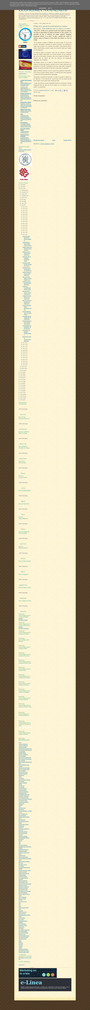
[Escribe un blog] (60, 90)
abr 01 (24, 364)
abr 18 (24, 228)
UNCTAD (21, 943)
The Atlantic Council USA (24, 930)
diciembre (23, 190)
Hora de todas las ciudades (24, 861)
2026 (21, 184)
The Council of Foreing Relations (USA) (23, 933)
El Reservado (21, 826)
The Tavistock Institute (23, 937)
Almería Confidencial (23, 745)
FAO (20, 842)
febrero (23, 368)
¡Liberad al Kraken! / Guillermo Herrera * (24, 132)
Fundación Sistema (23, 851)
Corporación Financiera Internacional (23, 802)
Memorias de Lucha (23, 885)
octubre (23, 194)
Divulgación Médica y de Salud (25, 811)
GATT (20, 854)
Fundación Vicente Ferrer (24, 852)
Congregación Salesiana (24, 797)
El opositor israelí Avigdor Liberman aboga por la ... (27, 264)
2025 (21, 186)
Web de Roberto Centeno (24, 950)
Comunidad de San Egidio (24, 794)
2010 (21, 394)
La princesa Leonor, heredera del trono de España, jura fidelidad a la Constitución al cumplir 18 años (25, 97)
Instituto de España (23, 872)
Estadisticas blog (22, 964)
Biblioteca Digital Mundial (24, 768)
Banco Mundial (22, 760)
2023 (21, 372)
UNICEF (20, 946)
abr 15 (24, 234)
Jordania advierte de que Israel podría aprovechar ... (27, 283)
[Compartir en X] (62, 90)
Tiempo (21, 618)
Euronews (21, 834)
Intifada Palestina (22, 875)
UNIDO (20, 947)
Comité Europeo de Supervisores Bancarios (23, 790)
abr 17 (24, 230)
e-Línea (20, 812)
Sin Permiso (21, 928)
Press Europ (21, 919)
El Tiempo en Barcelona (24, 628)
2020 (21, 376)
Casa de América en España (24, 779)
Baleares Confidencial (23, 754)
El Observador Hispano (25, 93)
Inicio (53, 140)
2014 (21, 387)
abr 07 (24, 353)
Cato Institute (21, 781)
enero (22, 370)
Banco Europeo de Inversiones (25, 759)
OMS (20, 906)
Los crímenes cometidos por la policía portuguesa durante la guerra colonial (25, 125)
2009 (21, 396)
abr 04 (24, 359)
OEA (20, 903)
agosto (22, 197)
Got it (50, 8)
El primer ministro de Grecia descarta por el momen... (27, 322)
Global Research (22, 855)
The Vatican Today (22, 938)
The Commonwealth (23, 931)
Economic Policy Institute (24, 817)
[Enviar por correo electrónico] (58, 90)
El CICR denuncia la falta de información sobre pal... (27, 307)
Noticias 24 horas (22, 898)
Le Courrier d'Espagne (23, 878)
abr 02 (24, 363)
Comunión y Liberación (23, 796)
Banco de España (22, 756)
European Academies (23, 836)
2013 (21, 388)
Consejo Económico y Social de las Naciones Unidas (25, 799)
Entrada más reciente (39, 140)
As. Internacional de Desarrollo (25, 750)
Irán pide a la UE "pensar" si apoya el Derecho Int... (27, 292)
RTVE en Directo (22, 924)
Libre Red (21, 879)
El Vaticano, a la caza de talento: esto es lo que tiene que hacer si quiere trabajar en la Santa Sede (25, 105)
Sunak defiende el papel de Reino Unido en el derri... (27, 244)
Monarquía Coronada (23, 888)
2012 (21, 390)
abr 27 (24, 212)
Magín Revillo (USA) (23, 882)
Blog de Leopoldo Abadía (24, 769)
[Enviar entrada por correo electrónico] (55, 90)
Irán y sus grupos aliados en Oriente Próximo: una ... (27, 278)
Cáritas (20, 776)
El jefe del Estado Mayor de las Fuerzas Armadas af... (27, 238)
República (21, 922)
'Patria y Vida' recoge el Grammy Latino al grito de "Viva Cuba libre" (25, 90)
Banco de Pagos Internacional (25, 757)
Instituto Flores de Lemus (24, 873)
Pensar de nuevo (22, 913)
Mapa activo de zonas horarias (25, 883)
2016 (21, 383)
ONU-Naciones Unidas (23, 907)
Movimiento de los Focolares (25, 891)
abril (22, 205)
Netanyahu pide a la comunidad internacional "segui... (27, 259)
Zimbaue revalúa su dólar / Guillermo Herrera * (25, 111)
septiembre (23, 195)
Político (20, 916)
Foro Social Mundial (23, 845)
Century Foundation (23, 782)
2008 (21, 398)
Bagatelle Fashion (22, 753)
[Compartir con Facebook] (65, 90)
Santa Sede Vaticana (23, 925)
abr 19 (24, 227)
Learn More (42, 8)
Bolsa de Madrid (22, 771)
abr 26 (24, 214)
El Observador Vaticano (25, 102)
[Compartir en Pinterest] (67, 90)
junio (22, 201)
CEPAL (20, 784)
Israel (39, 92)
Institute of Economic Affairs (25, 870)
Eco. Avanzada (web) (23, 814)
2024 (21, 188)
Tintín (20, 940)
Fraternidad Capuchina (23, 849)
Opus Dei (21, 910)
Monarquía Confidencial (24, 886)
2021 (21, 374)
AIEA (20, 742)
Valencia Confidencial (23, 949)
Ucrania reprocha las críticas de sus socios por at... (27, 297)
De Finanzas (21, 809)
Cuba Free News (24, 87)
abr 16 (24, 232)
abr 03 (24, 361)
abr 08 (24, 352)
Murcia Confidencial (23, 892)
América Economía (23, 747)
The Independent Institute (24, 935)
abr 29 (24, 208)
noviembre (23, 192)
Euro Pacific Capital (23, 833)
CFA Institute (21, 787)
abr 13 (24, 344)
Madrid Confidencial (23, 880)
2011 (21, 392)
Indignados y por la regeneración (23, 865)
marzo (22, 366)
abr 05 (24, 357)
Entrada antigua (67, 140)
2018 (21, 379)
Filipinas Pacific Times (25, 109)
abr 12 (24, 346)
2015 (21, 385)
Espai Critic (21, 827)
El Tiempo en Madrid (23, 620)
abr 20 (24, 225)
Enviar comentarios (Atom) (47, 144)
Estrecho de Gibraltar (23, 831)
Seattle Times (21, 927)
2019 (21, 377)
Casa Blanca (21, 778)
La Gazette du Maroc (23, 876)
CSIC (20, 806)
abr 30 (24, 206)
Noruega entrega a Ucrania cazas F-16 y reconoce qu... (27, 269)
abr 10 (24, 348)
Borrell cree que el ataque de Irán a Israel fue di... (26, 253)
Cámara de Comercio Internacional (23, 774)
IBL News (21, 863)
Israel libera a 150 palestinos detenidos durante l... (27, 332)
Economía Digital (22, 815)
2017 (21, 381)
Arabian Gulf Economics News (26, 80)
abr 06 (24, 355)
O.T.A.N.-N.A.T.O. (23, 901)
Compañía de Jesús (23, 793)
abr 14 (24, 342)
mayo (22, 203)
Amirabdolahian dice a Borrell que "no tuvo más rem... (27, 327)
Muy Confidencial (22, 897)
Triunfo (20, 941)
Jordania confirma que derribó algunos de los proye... (27, 248)
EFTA (20, 818)
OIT (19, 904)
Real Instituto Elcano (23, 921)
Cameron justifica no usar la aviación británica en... (27, 273)
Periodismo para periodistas (24, 915)
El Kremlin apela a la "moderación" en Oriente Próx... (27, 317)
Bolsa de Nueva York (23, 772)
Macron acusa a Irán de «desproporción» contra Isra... (27, 339)
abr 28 (24, 210)
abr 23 (24, 219)
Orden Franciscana (22, 912)
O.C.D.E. (21, 900)
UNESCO (21, 944)
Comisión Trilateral (23, 788)
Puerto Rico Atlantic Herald (25, 129)
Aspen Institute (22, 751)
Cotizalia (20, 805)
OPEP (20, 909)
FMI (20, 843)
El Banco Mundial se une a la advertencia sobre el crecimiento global (25, 84)
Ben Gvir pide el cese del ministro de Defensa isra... (27, 302)
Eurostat (20, 840)
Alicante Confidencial (23, 744)
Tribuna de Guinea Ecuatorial (24, 135)
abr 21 (24, 223)
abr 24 (24, 217)
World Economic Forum (24, 952)
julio (22, 199)
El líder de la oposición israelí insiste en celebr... (27, 288)
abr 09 (24, 350)
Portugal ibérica (24, 122)
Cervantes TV (21, 785)
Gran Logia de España (23, 857)
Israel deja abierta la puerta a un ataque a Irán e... (27, 313)
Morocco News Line (23, 889)
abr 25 (24, 216)
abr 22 (24, 221)
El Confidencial (22, 820)
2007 (21, 399)
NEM (21, 114)
